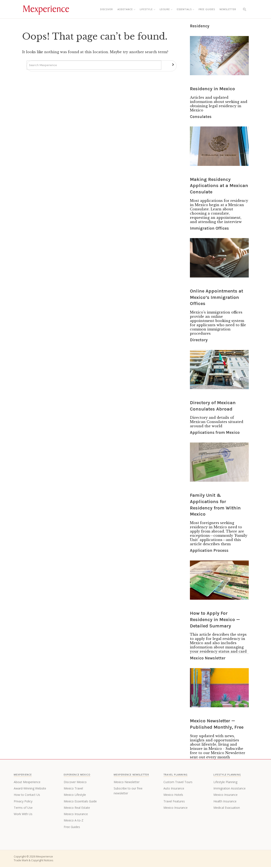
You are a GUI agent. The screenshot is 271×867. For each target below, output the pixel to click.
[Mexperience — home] (46, 9)
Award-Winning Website (30, 788)
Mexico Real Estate (77, 808)
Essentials (184, 9)
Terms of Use (23, 808)
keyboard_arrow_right (173, 64)
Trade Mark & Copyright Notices (33, 860)
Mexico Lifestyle (75, 795)
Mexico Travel (73, 788)
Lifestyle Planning (225, 782)
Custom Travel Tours (177, 782)
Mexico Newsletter (127, 782)
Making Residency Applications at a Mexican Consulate (219, 186)
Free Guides (207, 9)
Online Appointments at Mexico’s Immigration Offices (216, 297)
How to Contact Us (27, 795)
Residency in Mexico (212, 89)
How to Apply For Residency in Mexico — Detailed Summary (215, 619)
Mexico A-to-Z (73, 820)
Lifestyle (146, 9)
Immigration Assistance (229, 788)
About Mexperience (27, 782)
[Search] (244, 9)
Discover (106, 9)
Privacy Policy (23, 801)
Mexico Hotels (173, 795)
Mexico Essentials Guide (80, 801)
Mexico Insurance (76, 814)
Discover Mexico (75, 782)
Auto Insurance (173, 788)
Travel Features (174, 801)
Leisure (165, 9)
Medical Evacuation (226, 808)
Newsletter (228, 9)
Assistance (125, 9)
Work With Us (23, 814)
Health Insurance (224, 801)
